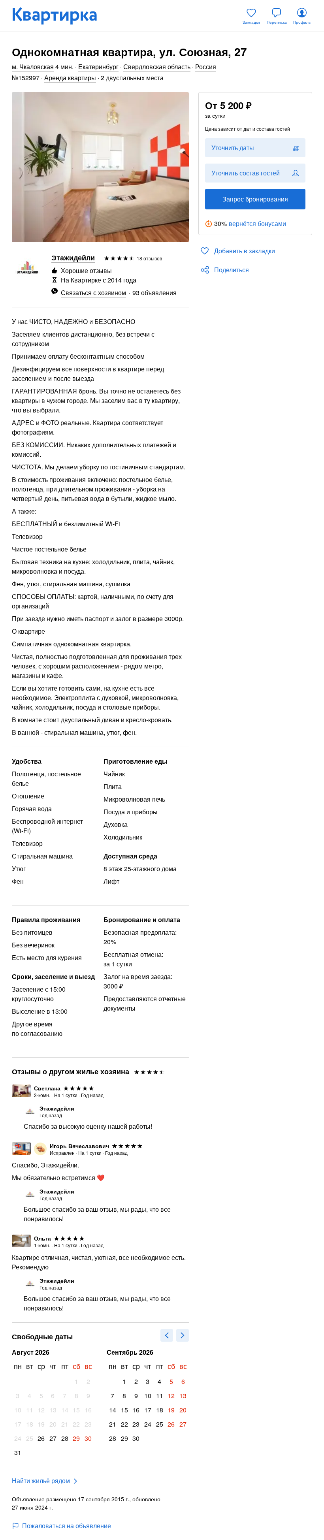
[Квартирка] (60, 15)
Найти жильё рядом (41, 1480)
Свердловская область (156, 66)
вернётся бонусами (257, 223)
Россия (205, 66)
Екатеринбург (98, 66)
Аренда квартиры (70, 77)
